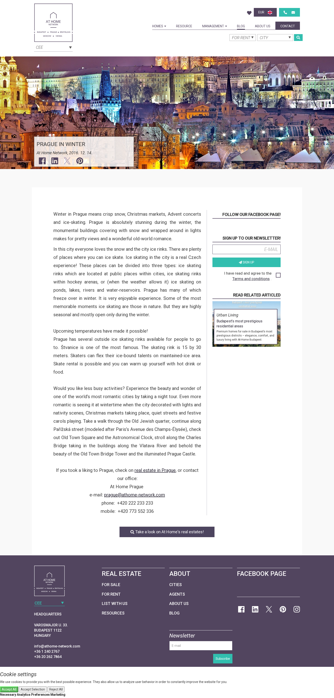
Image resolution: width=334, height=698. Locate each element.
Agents (177, 594)
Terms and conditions (251, 278)
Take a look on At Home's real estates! (169, 531)
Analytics (23, 694)
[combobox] (53, 47)
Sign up (248, 262)
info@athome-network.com (57, 646)
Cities (175, 584)
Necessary (8, 694)
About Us (262, 26)
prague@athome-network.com (134, 495)
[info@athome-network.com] (293, 12)
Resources (113, 613)
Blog (241, 26)
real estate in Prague (155, 470)
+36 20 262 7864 (48, 657)
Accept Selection (33, 689)
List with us (114, 603)
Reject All (56, 689)
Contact (287, 26)
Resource (184, 26)
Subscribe (223, 658)
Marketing (57, 694)
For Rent (111, 594)
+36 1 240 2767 (47, 651)
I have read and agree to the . (248, 276)
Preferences (40, 694)
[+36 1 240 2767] (285, 12)
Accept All (9, 689)
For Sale (111, 584)
